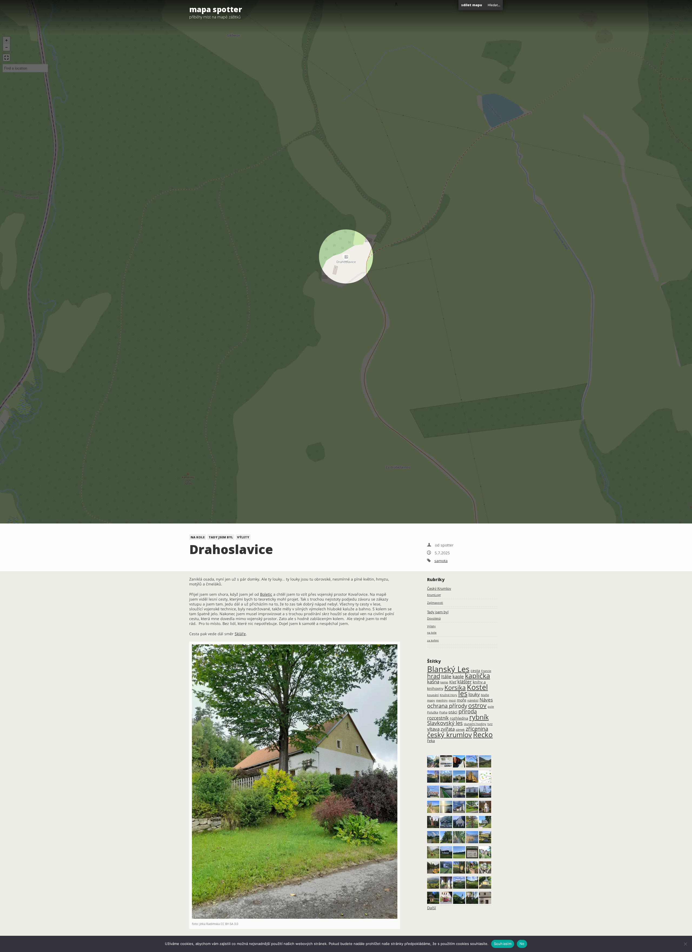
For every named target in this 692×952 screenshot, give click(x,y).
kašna (433, 681)
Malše (485, 695)
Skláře (240, 633)
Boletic (266, 594)
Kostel (477, 687)
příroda (467, 711)
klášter (464, 681)
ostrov (477, 705)
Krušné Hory (448, 695)
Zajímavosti (435, 603)
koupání (433, 695)
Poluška (432, 712)
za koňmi (433, 640)
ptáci (452, 711)
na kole (198, 537)
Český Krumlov (439, 588)
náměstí (472, 700)
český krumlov (449, 734)
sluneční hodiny (475, 724)
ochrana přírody (447, 705)
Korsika (455, 687)
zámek (460, 730)
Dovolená (434, 618)
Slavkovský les (445, 723)
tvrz (490, 724)
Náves (486, 700)
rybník (479, 717)
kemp (444, 682)
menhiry (442, 700)
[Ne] (685, 944)
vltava (433, 729)
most (452, 700)
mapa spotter (215, 9)
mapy (431, 700)
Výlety (243, 537)
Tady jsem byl (221, 537)
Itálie (446, 676)
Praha (443, 712)
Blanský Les (448, 669)
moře (461, 700)
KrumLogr (434, 595)
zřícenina (477, 728)
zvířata (448, 729)
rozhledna (459, 718)
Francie (486, 671)
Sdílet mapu (471, 5)
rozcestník (438, 718)
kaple (458, 676)
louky (474, 694)
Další (431, 907)
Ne (522, 943)
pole (491, 707)
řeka (431, 740)
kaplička (477, 675)
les (462, 693)
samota (441, 560)
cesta (475, 670)
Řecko (483, 734)
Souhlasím (502, 943)
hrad (433, 676)
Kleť (452, 681)
